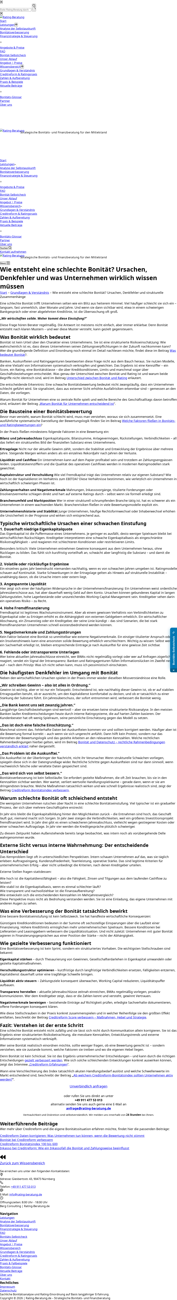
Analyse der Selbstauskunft (18, 168)
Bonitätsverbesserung (14, 172)
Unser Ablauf (8, 198)
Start (3, 160)
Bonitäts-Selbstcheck (13, 1237)
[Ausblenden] (173, 670)
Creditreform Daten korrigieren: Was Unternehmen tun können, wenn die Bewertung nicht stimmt (72, 1136)
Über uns (6, 244)
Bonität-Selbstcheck (13, 195)
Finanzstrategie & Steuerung (19, 176)
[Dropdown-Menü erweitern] (16, 165)
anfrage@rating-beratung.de (19, 151)
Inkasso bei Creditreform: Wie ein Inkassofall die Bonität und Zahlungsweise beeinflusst (64, 1148)
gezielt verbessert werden (43, 1060)
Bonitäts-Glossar (11, 236)
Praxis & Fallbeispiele (13, 1263)
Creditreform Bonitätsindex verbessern (40, 790)
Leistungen (7, 164)
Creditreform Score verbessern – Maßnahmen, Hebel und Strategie (97, 1017)
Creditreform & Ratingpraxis (18, 214)
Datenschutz (8, 1290)
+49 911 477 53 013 (12, 146)
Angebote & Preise (12, 187)
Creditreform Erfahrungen (48, 1064)
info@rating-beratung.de (25, 1194)
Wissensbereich (10, 206)
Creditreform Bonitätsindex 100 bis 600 (29, 1144)
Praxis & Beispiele (11, 221)
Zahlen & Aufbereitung (15, 217)
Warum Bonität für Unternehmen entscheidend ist (77, 404)
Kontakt (5, 1278)
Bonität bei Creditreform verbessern (26, 1140)
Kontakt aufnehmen (13, 252)
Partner (5, 240)
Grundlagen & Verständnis (17, 210)
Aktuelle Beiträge (11, 225)
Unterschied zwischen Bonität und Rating (97, 378)
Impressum (7, 1287)
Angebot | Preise (11, 202)
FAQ (2, 191)
